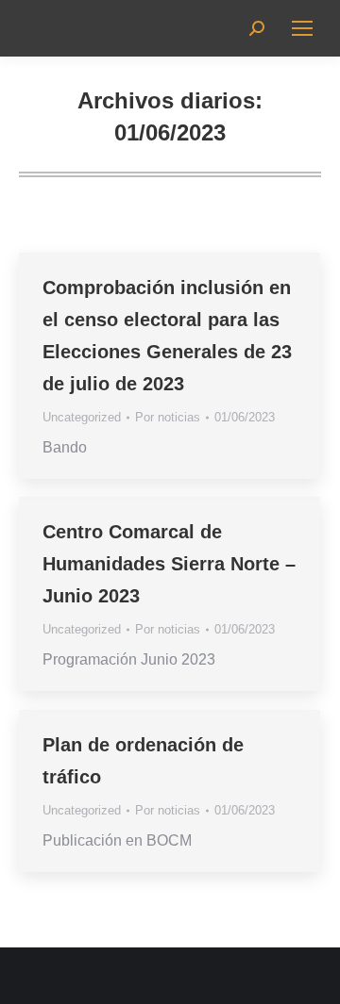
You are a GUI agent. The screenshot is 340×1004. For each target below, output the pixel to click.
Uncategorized (81, 417)
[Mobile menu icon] (302, 28)
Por (167, 417)
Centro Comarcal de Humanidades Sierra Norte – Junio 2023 (169, 563)
